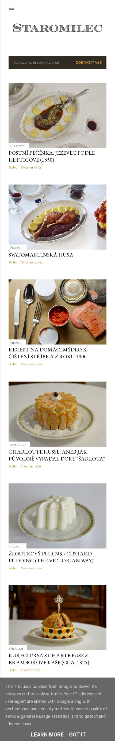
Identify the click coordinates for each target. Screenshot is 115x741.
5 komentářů (31, 167)
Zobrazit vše (89, 63)
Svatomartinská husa (41, 254)
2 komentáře (31, 466)
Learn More (47, 734)
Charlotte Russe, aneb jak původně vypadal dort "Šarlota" (57, 455)
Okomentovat (32, 262)
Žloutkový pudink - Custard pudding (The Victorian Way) (51, 557)
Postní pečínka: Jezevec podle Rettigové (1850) (52, 156)
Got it (77, 734)
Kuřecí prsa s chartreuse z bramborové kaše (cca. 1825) (49, 659)
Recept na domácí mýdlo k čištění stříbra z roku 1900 (48, 353)
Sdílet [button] (13, 167)
